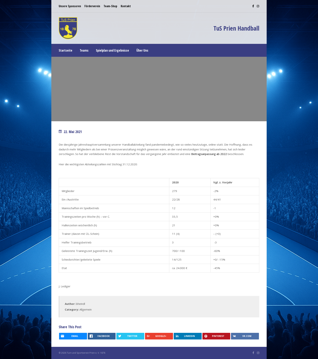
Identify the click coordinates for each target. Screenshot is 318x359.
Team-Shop (110, 6)
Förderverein (92, 6)
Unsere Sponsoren (70, 6)
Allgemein (86, 309)
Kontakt (126, 6)
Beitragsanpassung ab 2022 (209, 154)
